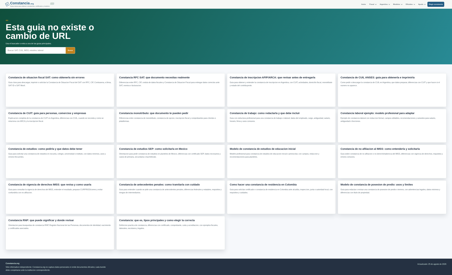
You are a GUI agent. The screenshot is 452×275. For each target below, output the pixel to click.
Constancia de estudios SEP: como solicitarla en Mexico (153, 148)
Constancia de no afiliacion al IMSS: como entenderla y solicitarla (380, 148)
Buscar (70, 50)
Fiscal (371, 4)
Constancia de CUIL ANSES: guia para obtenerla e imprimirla (378, 77)
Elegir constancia (436, 4)
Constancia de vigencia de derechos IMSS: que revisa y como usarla (49, 184)
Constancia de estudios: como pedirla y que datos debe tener (45, 148)
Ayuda (420, 4)
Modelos (396, 4)
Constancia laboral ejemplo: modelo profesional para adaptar (378, 113)
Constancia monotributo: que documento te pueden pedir (153, 113)
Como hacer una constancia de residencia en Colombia (263, 184)
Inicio (363, 4)
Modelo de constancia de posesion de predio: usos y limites (377, 184)
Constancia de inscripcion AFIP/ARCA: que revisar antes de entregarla (272, 77)
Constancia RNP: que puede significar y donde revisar (41, 220)
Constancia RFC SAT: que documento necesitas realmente (154, 77)
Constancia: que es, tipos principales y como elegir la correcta (157, 220)
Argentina (384, 4)
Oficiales (409, 4)
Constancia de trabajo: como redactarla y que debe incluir (265, 113)
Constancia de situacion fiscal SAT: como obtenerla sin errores (46, 77)
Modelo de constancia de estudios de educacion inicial (263, 148)
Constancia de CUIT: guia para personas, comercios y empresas (47, 113)
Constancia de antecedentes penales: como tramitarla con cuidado (159, 184)
